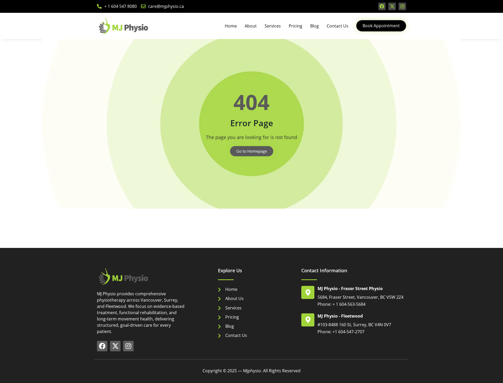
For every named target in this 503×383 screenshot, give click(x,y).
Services (273, 26)
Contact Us (337, 26)
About (251, 26)
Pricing (295, 26)
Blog (314, 26)
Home (231, 26)
